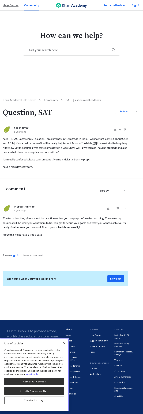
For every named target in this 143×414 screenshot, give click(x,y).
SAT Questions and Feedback (83, 99)
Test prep (118, 360)
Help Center (10, 5)
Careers (69, 388)
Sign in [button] (136, 5)
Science (118, 365)
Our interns (71, 352)
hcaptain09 (21, 127)
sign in (15, 255)
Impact (69, 340)
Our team (70, 346)
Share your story (97, 346)
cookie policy (33, 374)
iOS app (93, 368)
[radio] (115, 129)
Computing (119, 371)
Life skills (118, 396)
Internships (71, 393)
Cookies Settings (34, 400)
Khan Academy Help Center (19, 99)
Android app (95, 374)
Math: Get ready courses (121, 345)
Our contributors (73, 377)
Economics (119, 382)
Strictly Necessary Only (34, 391)
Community (31, 5)
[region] (34, 374)
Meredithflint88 (24, 206)
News (68, 335)
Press (92, 352)
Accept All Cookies (34, 381)
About (69, 329)
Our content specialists (71, 359)
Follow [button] (123, 111)
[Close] (64, 343)
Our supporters (73, 371)
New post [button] (115, 278)
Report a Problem (114, 5)
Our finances (72, 382)
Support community (99, 340)
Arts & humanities (122, 376)
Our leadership (73, 365)
